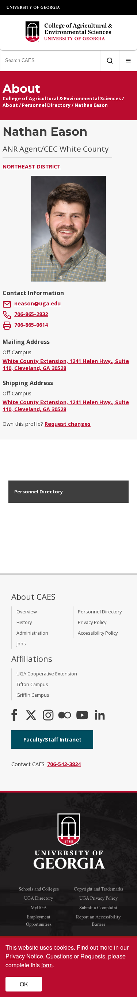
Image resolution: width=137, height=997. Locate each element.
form (47, 965)
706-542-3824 (64, 764)
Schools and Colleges (39, 888)
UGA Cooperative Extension (46, 673)
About (10, 105)
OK (24, 984)
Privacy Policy (92, 622)
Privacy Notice (24, 956)
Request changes (68, 423)
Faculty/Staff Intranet (52, 739)
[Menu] (128, 60)
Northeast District (32, 166)
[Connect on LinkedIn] (100, 715)
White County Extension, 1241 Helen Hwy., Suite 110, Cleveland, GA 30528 (66, 364)
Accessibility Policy (98, 633)
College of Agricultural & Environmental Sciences (62, 98)
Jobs (21, 643)
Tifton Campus (32, 684)
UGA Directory (38, 898)
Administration (32, 633)
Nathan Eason (91, 105)
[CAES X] (32, 715)
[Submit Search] (109, 60)
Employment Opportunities (39, 920)
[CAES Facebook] (14, 715)
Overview (26, 611)
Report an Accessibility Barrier (98, 920)
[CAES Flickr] (64, 715)
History (24, 622)
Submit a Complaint (98, 907)
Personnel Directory (46, 105)
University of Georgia (34, 7)
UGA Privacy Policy (98, 898)
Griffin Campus (32, 695)
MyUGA (39, 907)
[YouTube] (82, 715)
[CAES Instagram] (48, 715)
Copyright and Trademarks (98, 888)
